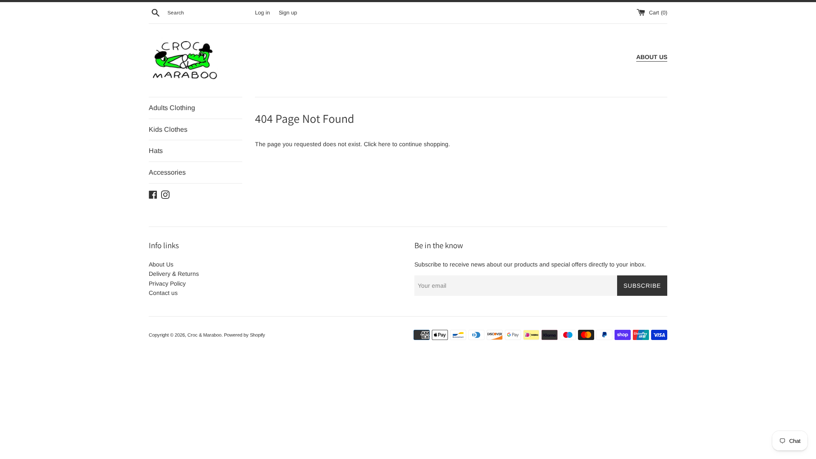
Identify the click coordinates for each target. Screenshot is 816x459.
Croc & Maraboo (204, 334)
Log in (262, 13)
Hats (156, 150)
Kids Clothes (168, 129)
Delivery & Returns (174, 273)
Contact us (163, 292)
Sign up (288, 13)
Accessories (167, 172)
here (384, 144)
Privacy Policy (167, 283)
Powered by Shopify (244, 334)
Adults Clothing (172, 107)
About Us (161, 264)
